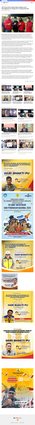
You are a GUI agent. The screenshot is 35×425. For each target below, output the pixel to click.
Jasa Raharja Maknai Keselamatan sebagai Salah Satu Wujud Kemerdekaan (28, 92)
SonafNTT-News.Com (6, 10)
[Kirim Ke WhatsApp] (31, 12)
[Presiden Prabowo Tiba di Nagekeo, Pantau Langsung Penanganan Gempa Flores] (6, 88)
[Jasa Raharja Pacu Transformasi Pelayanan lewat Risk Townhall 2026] (17, 88)
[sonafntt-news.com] (6, 2)
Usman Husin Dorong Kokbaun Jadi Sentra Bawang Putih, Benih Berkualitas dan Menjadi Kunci (6, 102)
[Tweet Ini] (27, 12)
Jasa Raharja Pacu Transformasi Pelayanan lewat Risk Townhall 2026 (17, 92)
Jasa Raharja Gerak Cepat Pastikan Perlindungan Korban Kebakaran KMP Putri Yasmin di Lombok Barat (28, 102)
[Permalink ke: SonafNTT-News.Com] (2, 10)
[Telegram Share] (29, 12)
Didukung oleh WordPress (14, 422)
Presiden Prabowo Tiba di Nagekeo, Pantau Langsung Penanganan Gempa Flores (6, 92)
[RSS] (17, 420)
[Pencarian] (32, 2)
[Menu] (2, 2)
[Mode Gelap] (31, 2)
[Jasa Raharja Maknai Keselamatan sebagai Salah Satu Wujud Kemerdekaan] (28, 88)
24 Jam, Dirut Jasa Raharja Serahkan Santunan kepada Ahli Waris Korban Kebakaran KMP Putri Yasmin (17, 102)
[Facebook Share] (25, 12)
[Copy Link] (32, 12)
